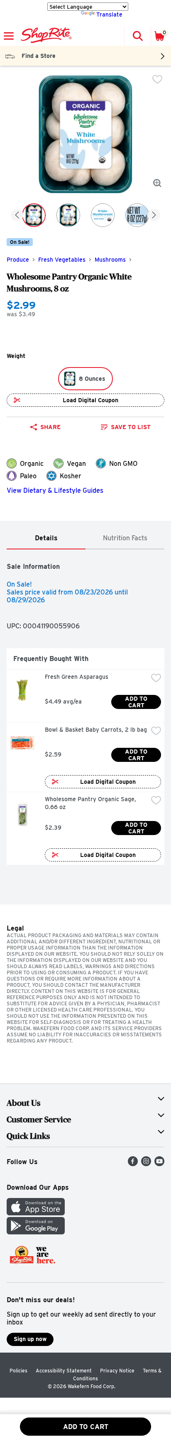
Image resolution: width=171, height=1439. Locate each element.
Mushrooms (110, 259)
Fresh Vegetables (62, 259)
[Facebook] (133, 1164)
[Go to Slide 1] (34, 215)
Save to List (131, 427)
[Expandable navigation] (8, 36)
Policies (18, 1370)
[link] (126, 427)
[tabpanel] (85, 710)
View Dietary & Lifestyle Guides (55, 490)
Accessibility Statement (64, 1370)
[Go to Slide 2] (68, 215)
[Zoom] (157, 183)
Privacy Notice (117, 1370)
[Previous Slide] (17, 215)
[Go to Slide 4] (137, 215)
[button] (137, 36)
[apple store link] (36, 1213)
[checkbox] (157, 79)
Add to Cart (137, 702)
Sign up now (30, 1339)
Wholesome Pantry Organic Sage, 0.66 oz (91, 803)
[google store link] (36, 1232)
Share (50, 427)
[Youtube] (159, 1164)
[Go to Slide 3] (103, 215)
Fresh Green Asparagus (76, 676)
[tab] (46, 538)
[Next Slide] (154, 215)
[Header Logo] (44, 36)
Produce (18, 259)
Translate (109, 14)
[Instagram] (146, 1164)
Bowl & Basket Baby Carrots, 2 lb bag (96, 729)
